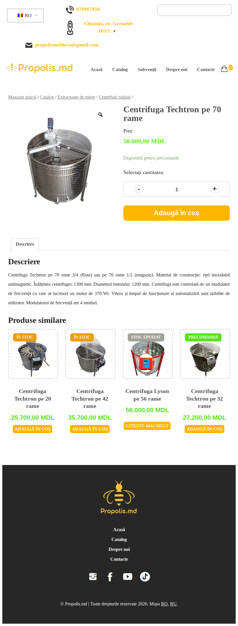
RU (173, 603)
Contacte (206, 69)
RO (28, 15)
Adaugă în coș (176, 213)
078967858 (88, 9)
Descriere (25, 244)
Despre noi (176, 69)
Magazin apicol (22, 97)
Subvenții (147, 69)
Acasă (96, 69)
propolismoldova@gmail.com (66, 45)
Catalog (120, 69)
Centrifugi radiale (115, 97)
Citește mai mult (147, 426)
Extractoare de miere (76, 97)
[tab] (25, 244)
